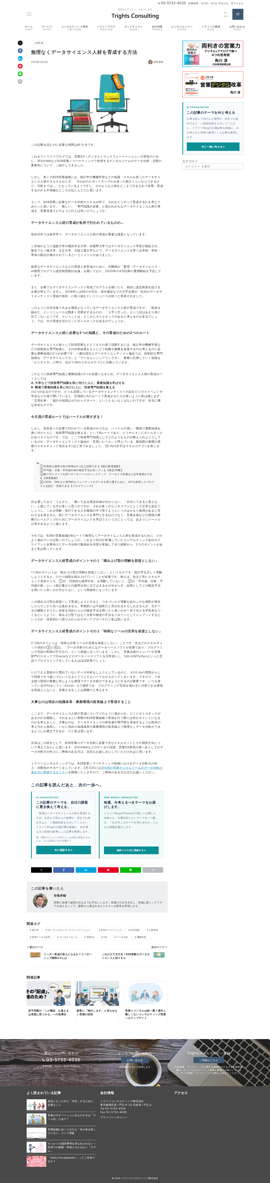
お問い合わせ (135, 1060)
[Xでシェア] (20, 43)
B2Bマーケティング (111, 930)
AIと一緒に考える (213, 146)
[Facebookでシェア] (20, 50)
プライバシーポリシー (113, 1117)
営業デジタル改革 (41, 937)
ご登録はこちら (208, 1060)
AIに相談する (63, 849)
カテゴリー (190, 161)
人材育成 (38, 43)
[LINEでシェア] (20, 73)
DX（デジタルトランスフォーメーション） (70, 930)
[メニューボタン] (29, 14)
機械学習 (141, 937)
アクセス (238, 3)
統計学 (35, 930)
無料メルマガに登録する (131, 850)
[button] (20, 81)
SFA (105, 937)
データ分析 (122, 937)
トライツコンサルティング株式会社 (139, 1178)
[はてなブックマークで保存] (20, 58)
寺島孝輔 (158, 62)
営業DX (90, 937)
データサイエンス (68, 937)
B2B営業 (135, 930)
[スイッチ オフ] (238, 14)
